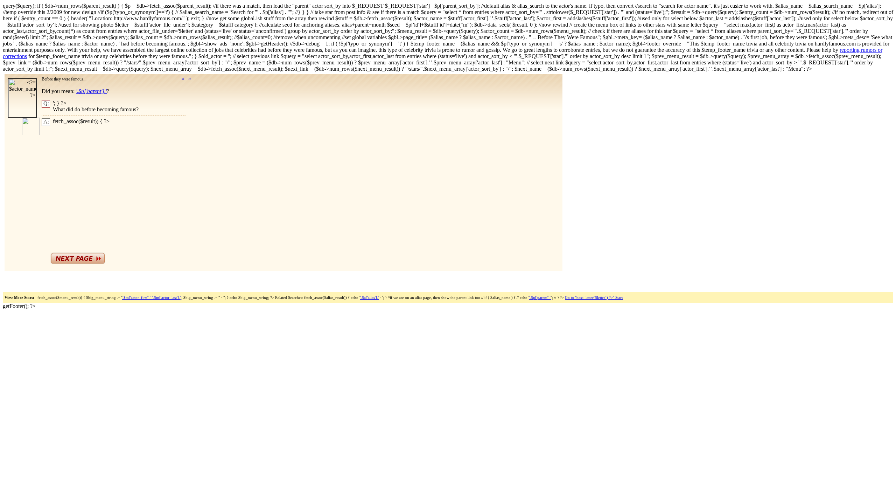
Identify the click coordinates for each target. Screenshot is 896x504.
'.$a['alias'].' (369, 297)
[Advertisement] (122, 187)
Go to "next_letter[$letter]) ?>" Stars (594, 297)
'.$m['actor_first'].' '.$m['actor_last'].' (151, 297)
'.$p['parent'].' (540, 297)
